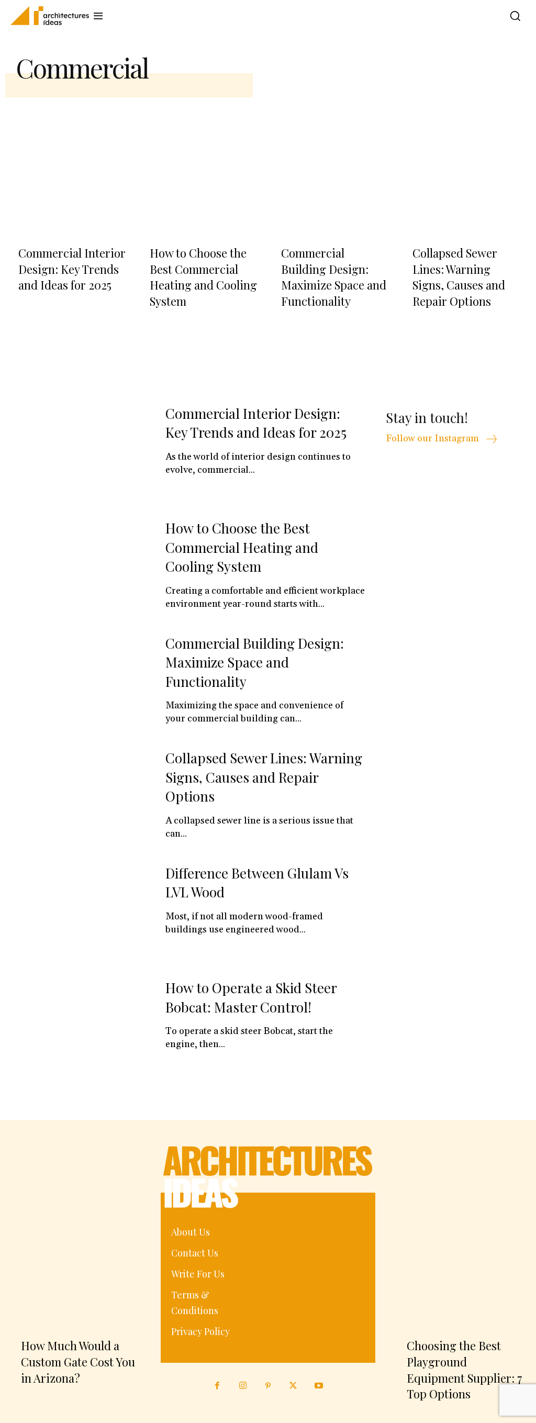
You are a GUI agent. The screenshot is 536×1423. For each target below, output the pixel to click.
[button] (512, 15)
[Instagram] (242, 1386)
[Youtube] (319, 1386)
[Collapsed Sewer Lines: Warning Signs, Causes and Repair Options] (465, 162)
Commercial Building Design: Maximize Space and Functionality (333, 277)
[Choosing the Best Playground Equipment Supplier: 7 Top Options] (461, 1249)
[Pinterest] (268, 1386)
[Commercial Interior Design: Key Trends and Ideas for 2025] (70, 162)
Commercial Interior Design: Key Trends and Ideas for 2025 (72, 269)
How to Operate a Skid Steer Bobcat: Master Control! (251, 997)
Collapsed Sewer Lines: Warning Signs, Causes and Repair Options (458, 277)
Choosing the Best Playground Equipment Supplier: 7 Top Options (464, 1370)
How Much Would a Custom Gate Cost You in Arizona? (78, 1362)
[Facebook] (217, 1386)
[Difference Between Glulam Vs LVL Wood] (81, 913)
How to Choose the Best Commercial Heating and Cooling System (203, 277)
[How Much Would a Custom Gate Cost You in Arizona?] (75, 1249)
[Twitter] (293, 1386)
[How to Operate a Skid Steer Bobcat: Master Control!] (81, 1028)
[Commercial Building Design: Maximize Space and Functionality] (333, 162)
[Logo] (44, 15)
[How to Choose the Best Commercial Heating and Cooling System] (202, 162)
